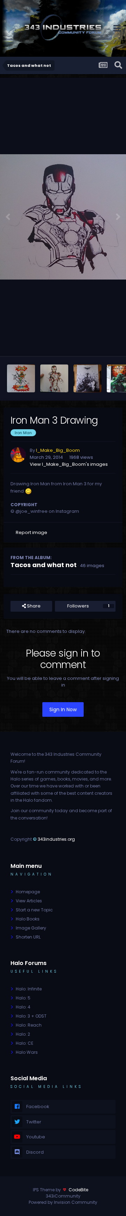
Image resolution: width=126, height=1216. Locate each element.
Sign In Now (63, 709)
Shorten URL (28, 937)
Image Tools (96, 343)
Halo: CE (24, 1043)
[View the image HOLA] (21, 378)
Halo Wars (27, 1052)
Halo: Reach (29, 1025)
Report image (31, 532)
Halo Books (28, 919)
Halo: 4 (23, 1007)
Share (33, 606)
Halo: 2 (23, 1034)
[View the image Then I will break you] (88, 378)
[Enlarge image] (28, 491)
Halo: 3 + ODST (31, 1016)
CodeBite (78, 1190)
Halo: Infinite (29, 989)
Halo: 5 (23, 998)
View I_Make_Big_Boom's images (69, 464)
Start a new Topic (34, 910)
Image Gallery (31, 928)
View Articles (29, 901)
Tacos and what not (43, 564)
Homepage (28, 892)
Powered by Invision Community (63, 1202)
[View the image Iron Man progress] (54, 378)
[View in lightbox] (63, 217)
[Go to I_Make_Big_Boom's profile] (18, 454)
